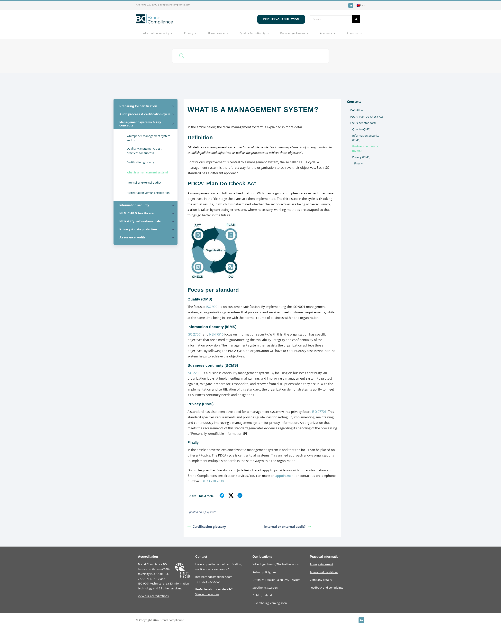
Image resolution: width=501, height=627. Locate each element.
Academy (326, 33)
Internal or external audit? (285, 526)
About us (353, 33)
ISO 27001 (194, 334)
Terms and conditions (324, 572)
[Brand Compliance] (154, 23)
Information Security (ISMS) (365, 138)
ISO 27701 (319, 412)
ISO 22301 (194, 373)
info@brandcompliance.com (175, 4)
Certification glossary (209, 526)
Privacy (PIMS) (361, 157)
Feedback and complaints (326, 587)
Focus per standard (363, 123)
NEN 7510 (216, 334)
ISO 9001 (212, 307)
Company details (321, 580)
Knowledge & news (292, 33)
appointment (285, 476)
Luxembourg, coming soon (269, 603)
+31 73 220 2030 (212, 481)
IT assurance (216, 33)
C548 (165, 569)
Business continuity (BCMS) (365, 148)
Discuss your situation (281, 19)
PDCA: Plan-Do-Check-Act (366, 116)
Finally (358, 163)
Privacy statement (321, 564)
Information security (155, 33)
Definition (356, 110)
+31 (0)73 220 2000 (146, 4)
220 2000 (207, 582)
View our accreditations (153, 596)
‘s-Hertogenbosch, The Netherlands (275, 564)
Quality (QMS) (361, 129)
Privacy (188, 33)
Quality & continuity (253, 33)
